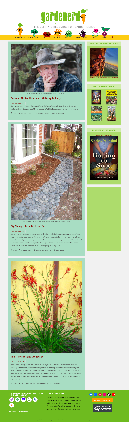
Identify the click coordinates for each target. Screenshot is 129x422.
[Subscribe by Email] (35, 399)
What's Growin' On (46, 113)
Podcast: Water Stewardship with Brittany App (104, 77)
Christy (15, 113)
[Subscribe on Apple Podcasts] (11, 399)
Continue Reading (19, 103)
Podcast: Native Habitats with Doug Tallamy (36, 98)
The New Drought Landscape (27, 356)
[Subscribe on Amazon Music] (23, 399)
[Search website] (112, 37)
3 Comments (56, 383)
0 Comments (60, 113)
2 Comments (60, 250)
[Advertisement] (103, 219)
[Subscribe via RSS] (11, 405)
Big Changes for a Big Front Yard (29, 226)
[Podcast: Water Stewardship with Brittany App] (104, 62)
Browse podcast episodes (18, 411)
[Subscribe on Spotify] (17, 399)
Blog (37, 113)
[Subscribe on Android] (29, 399)
